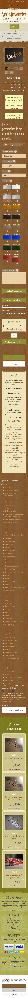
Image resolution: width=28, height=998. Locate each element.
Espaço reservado (9, 656)
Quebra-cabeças (9, 631)
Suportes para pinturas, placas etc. (14, 677)
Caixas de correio (9, 529)
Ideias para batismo (10, 557)
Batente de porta (9, 544)
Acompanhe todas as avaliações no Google (11, 699)
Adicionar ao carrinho (14, 342)
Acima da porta (9, 665)
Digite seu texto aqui (10, 270)
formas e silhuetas (10, 550)
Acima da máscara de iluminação (14, 662)
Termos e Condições (14, 926)
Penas (6, 600)
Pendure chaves (9, 505)
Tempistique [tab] (14, 364)
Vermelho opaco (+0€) (7, 258)
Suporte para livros (10, 541)
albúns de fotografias (10, 502)
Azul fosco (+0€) (6, 238)
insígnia (7, 575)
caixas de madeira (10, 646)
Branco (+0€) (16, 187)
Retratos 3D (8, 634)
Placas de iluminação (10, 606)
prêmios (7, 628)
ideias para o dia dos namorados (14, 572)
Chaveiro (7, 612)
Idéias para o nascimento (11, 566)
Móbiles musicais (9, 554)
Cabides (7, 508)
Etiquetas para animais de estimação (15, 588)
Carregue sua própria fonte (14, 300)
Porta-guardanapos (10, 625)
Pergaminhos (8, 603)
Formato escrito (9, 161)
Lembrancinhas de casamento (13, 520)
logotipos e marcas (10, 581)
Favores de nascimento (11, 523)
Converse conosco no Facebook (14, 930)
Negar (14, 990)
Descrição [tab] (14, 357)
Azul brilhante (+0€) (16, 238)
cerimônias (8, 538)
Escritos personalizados (11, 652)
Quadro (7, 615)
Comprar (9, 33)
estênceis (7, 674)
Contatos (14, 932)
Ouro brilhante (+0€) (16, 207)
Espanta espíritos (9, 643)
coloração (7, 181)
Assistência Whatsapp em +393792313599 (14, 1)
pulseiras (7, 526)
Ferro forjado (8, 547)
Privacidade (7, 981)
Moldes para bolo (9, 671)
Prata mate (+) (7, 197)
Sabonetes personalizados (11, 640)
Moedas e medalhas (10, 591)
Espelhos (7, 668)
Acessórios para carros (11, 487)
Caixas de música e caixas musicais (14, 535)
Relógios (7, 597)
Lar (5, 33)
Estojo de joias (8, 618)
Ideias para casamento (11, 563)
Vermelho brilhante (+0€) (16, 259)
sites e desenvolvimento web (12, 659)
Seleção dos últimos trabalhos (14, 920)
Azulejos (7, 584)
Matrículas (7, 683)
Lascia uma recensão (6, 701)
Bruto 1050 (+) (7, 187)
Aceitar (14, 986)
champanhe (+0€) (7, 228)
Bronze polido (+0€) (16, 228)
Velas (6, 532)
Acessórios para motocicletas (12, 490)
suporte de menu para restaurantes (14, 622)
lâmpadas (7, 578)
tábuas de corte (9, 680)
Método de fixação (9, 152)
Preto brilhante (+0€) (16, 217)
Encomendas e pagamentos (14, 922)
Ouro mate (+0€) (6, 207)
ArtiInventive (14, 14)
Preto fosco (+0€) (7, 217)
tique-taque (5, 310)
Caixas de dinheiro (10, 637)
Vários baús (8, 649)
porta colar (8, 609)
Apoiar (6, 171)
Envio (14, 924)
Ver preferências (14, 994)
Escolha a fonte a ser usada (14, 291)
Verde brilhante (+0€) (16, 248)
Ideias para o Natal (10, 569)
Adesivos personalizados (11, 499)
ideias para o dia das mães (12, 560)
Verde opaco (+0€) (7, 248)
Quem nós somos (14, 919)
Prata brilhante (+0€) (16, 197)
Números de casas (9, 594)
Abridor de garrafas (10, 511)
